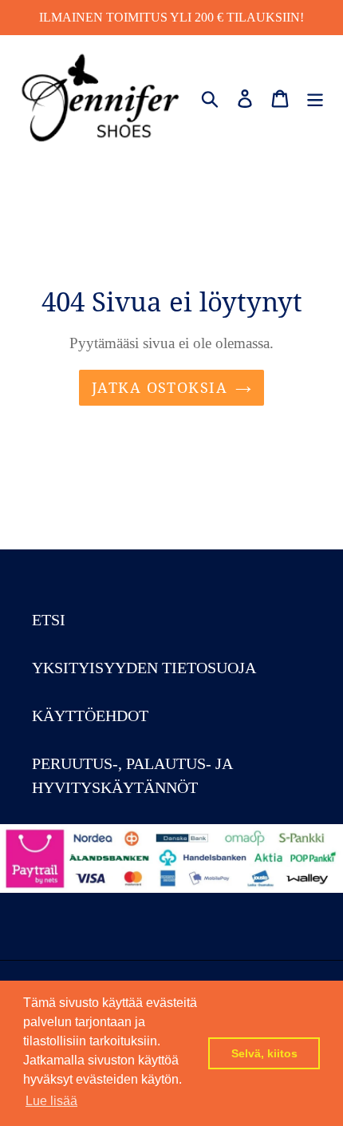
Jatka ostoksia (159, 387)
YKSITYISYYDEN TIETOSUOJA (144, 667)
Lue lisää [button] (51, 1101)
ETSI (48, 619)
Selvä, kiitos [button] (264, 1053)
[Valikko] (315, 97)
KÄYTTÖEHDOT (90, 715)
